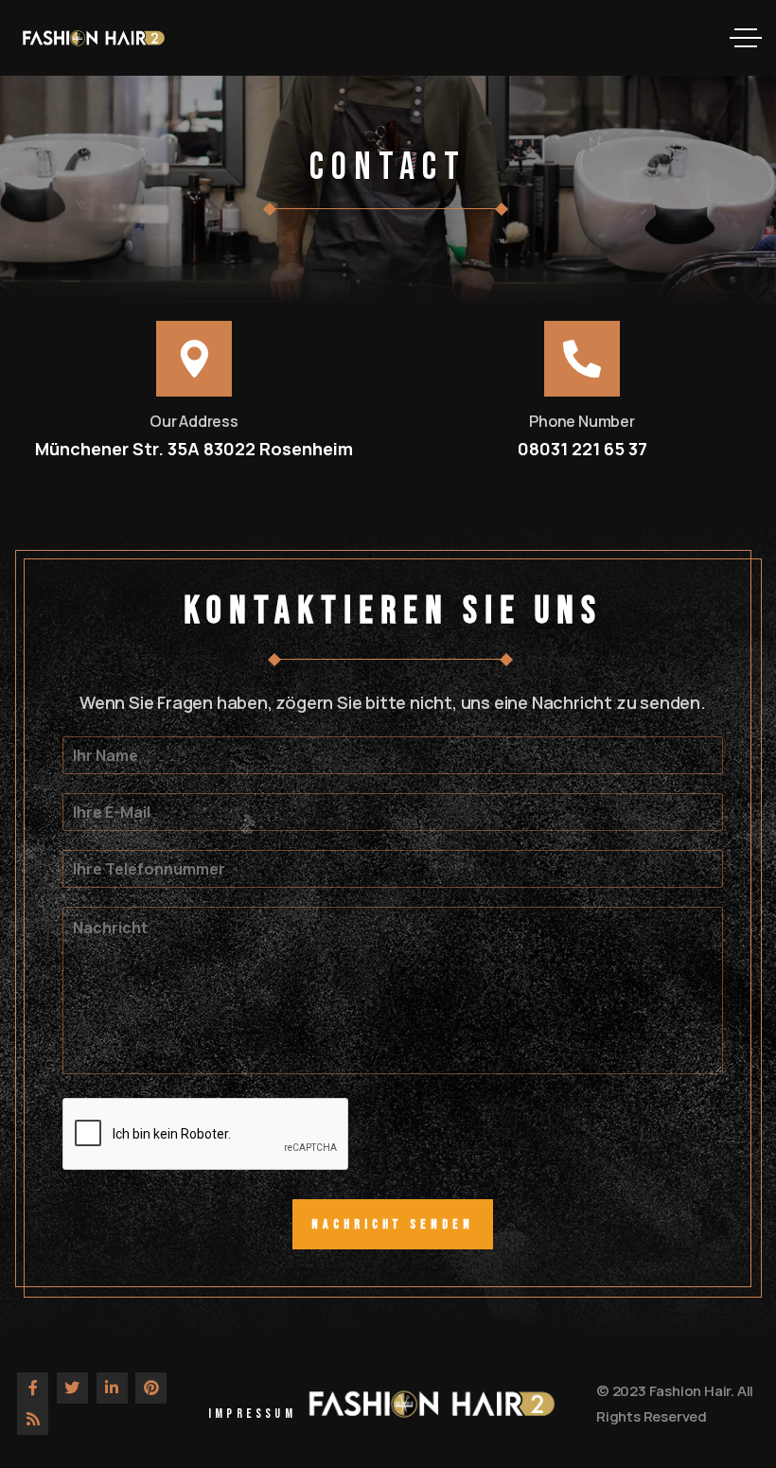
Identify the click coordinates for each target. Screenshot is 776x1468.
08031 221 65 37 (582, 448)
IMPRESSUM (252, 1414)
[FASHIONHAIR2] (93, 38)
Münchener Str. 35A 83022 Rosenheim (194, 448)
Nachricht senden (392, 1224)
